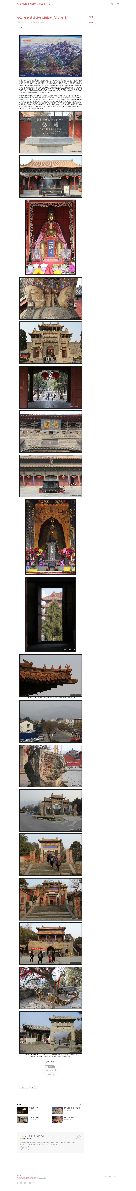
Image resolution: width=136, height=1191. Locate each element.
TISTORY (19, 1175)
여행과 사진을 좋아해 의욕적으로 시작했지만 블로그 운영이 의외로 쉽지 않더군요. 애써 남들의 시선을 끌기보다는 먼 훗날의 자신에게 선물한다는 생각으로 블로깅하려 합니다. (47, 1143)
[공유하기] (25, 1087)
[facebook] (17, 1183)
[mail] (34, 1183)
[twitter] (21, 1183)
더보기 (82, 1104)
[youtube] (30, 1183)
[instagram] (25, 1183)
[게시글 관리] (28, 1087)
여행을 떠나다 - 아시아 (22, 22)
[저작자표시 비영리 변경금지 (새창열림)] (40, 1087)
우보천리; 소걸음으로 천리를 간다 (34, 4)
